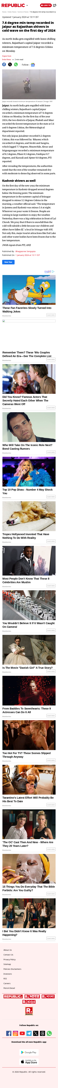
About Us (8, 950)
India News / (12, 12)
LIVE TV (47, 5)
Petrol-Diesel (9, 988)
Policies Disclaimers (12, 969)
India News (6, 59)
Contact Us (8, 954)
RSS (5, 978)
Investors (8, 974)
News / (4, 12)
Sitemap (7, 964)
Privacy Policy (10, 959)
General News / (23, 12)
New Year (8, 262)
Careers (7, 983)
